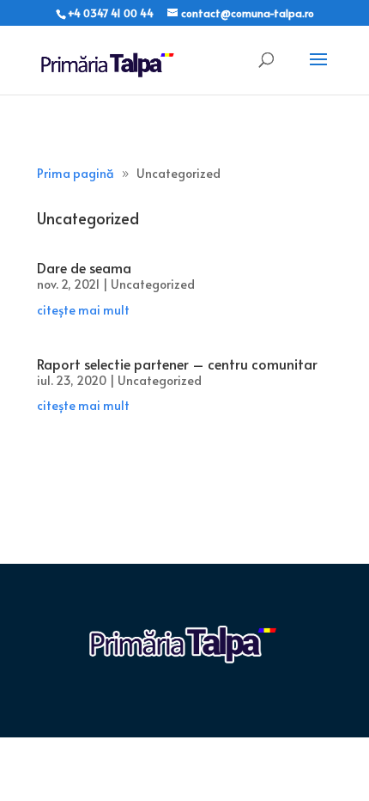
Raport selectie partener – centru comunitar (177, 363)
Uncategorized (153, 284)
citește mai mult (83, 310)
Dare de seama (84, 267)
